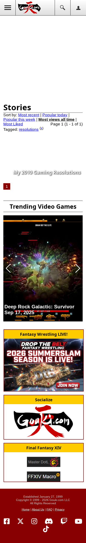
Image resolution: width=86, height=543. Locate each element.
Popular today (54, 115)
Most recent (28, 115)
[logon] (78, 7)
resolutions (29, 129)
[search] (62, 7)
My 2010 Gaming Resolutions (47, 172)
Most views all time (56, 119)
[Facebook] (7, 521)
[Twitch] (64, 521)
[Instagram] (34, 521)
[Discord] (49, 521)
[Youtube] (78, 521)
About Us (38, 509)
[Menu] (8, 7)
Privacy (59, 509)
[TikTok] (46, 529)
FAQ (49, 509)
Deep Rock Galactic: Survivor (39, 306)
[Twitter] (20, 521)
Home (26, 509)
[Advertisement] (43, 58)
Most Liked (13, 124)
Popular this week (19, 119)
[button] (8, 268)
